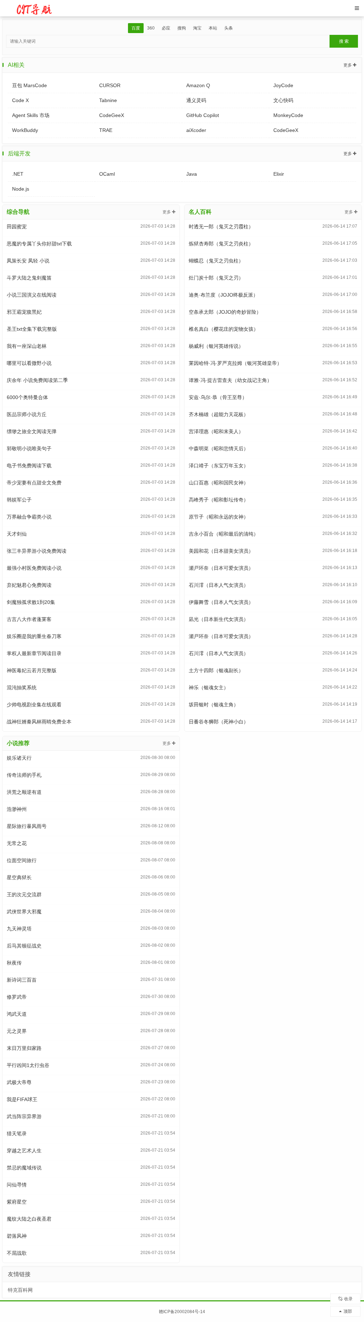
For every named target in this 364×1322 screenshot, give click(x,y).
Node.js (20, 189)
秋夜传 (14, 963)
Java (191, 174)
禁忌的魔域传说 (24, 1167)
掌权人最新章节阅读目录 (34, 653)
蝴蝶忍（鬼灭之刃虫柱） (216, 261)
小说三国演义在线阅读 (32, 295)
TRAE (105, 130)
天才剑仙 (17, 534)
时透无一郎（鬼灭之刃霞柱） (221, 226)
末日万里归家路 (24, 1048)
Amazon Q (198, 85)
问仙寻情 (17, 1185)
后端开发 (19, 153)
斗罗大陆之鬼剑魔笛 (29, 278)
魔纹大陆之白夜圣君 (29, 1219)
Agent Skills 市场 (30, 115)
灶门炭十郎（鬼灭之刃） (216, 278)
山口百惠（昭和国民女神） (218, 482)
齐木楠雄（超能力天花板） (218, 414)
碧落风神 (17, 1236)
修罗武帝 (17, 997)
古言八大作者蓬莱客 (29, 619)
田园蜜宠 (17, 226)
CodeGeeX (111, 115)
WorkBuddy (25, 130)
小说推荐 (18, 743)
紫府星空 (17, 1202)
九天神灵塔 (19, 928)
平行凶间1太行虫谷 (28, 1065)
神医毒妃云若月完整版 (32, 670)
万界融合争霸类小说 (29, 517)
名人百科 (200, 212)
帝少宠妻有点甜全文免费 (34, 482)
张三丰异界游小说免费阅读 (36, 551)
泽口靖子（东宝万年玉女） (218, 465)
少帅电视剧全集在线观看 (34, 704)
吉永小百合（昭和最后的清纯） (223, 534)
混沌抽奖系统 (22, 687)
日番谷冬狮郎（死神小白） (218, 721)
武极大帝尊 (19, 1082)
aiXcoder (196, 130)
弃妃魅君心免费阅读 (29, 585)
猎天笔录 (17, 1133)
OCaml (107, 174)
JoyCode (283, 85)
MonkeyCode (288, 115)
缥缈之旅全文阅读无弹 (32, 431)
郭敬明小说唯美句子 (29, 448)
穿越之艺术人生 (24, 1150)
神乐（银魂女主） (209, 687)
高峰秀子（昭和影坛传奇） (218, 500)
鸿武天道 (17, 1014)
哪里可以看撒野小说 (29, 363)
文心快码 (283, 100)
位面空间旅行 (22, 860)
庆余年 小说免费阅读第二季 (37, 380)
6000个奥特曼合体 (27, 397)
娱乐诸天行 (19, 758)
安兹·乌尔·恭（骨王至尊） (218, 397)
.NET (17, 174)
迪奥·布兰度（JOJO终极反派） (223, 295)
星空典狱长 (19, 877)
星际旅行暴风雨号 (27, 826)
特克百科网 (20, 1290)
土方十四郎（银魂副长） (216, 670)
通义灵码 (196, 100)
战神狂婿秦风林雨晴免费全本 (39, 721)
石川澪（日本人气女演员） (218, 585)
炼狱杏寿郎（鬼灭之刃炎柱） (221, 243)
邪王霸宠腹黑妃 (24, 312)
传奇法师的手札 (24, 775)
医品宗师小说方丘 (27, 414)
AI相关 (16, 65)
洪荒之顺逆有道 (24, 792)
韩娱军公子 (19, 500)
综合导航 (18, 212)
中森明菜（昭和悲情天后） (218, 448)
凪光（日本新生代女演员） (218, 619)
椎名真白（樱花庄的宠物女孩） (223, 329)
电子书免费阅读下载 (29, 465)
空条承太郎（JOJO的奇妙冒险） (225, 312)
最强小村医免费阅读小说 (34, 568)
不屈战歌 (17, 1253)
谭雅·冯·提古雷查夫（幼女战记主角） (230, 380)
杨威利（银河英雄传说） (216, 346)
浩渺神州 (17, 809)
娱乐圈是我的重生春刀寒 (34, 636)
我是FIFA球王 (22, 1099)
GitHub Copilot (202, 115)
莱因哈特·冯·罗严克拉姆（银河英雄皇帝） (235, 363)
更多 (348, 65)
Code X (20, 100)
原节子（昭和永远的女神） (218, 517)
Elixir (278, 174)
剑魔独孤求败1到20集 (31, 602)
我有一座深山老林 (27, 346)
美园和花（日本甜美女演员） (221, 551)
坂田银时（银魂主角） (214, 704)
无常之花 (17, 843)
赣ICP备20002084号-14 (182, 1311)
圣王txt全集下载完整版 (32, 329)
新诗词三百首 (22, 980)
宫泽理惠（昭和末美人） (216, 431)
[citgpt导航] (34, 8)
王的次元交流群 (24, 894)
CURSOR (110, 85)
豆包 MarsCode (29, 85)
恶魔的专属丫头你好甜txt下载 (39, 243)
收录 (348, 1298)
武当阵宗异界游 (24, 1116)
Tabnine (108, 100)
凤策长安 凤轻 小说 (28, 261)
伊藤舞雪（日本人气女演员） (221, 602)
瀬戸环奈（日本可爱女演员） (221, 568)
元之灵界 (17, 1031)
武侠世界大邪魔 (24, 911)
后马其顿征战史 (24, 946)
